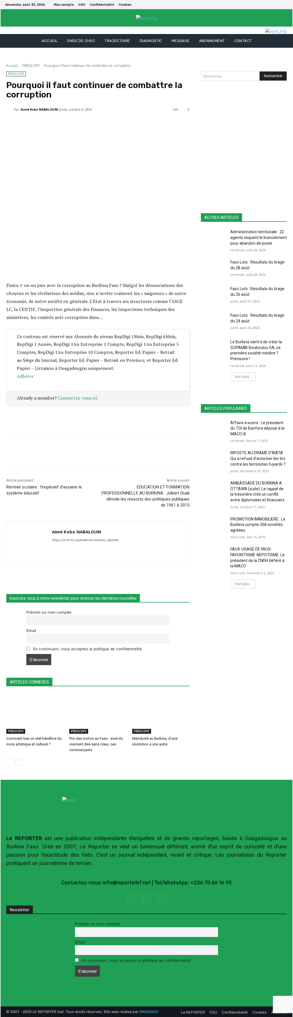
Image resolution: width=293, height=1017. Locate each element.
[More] (143, 124)
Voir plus (242, 376)
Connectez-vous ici (77, 398)
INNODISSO (149, 1012)
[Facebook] (277, 4)
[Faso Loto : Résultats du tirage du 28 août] (214, 269)
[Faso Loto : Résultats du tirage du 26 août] (214, 295)
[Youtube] (161, 898)
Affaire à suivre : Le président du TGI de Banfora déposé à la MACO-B (257, 428)
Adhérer (25, 376)
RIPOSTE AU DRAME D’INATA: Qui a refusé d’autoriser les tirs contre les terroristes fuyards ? (258, 458)
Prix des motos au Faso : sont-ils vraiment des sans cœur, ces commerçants (96, 744)
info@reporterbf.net (127, 883)
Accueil (12, 65)
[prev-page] (9, 762)
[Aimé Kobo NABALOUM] (10, 109)
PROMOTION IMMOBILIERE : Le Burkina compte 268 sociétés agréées (257, 525)
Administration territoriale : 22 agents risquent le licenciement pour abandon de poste (258, 237)
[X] (284, 4)
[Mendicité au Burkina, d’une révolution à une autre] (160, 714)
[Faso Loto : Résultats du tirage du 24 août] (214, 322)
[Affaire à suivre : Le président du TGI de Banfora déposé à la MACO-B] (214, 429)
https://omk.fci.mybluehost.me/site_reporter (85, 540)
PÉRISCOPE (30, 65)
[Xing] (54, 550)
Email (31, 630)
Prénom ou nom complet (49, 612)
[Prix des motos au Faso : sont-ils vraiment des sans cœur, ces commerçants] (97, 714)
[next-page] (19, 762)
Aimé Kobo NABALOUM (39, 109)
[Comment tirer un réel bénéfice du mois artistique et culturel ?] (35, 714)
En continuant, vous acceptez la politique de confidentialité (87, 649)
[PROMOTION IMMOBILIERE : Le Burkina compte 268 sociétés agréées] (214, 526)
